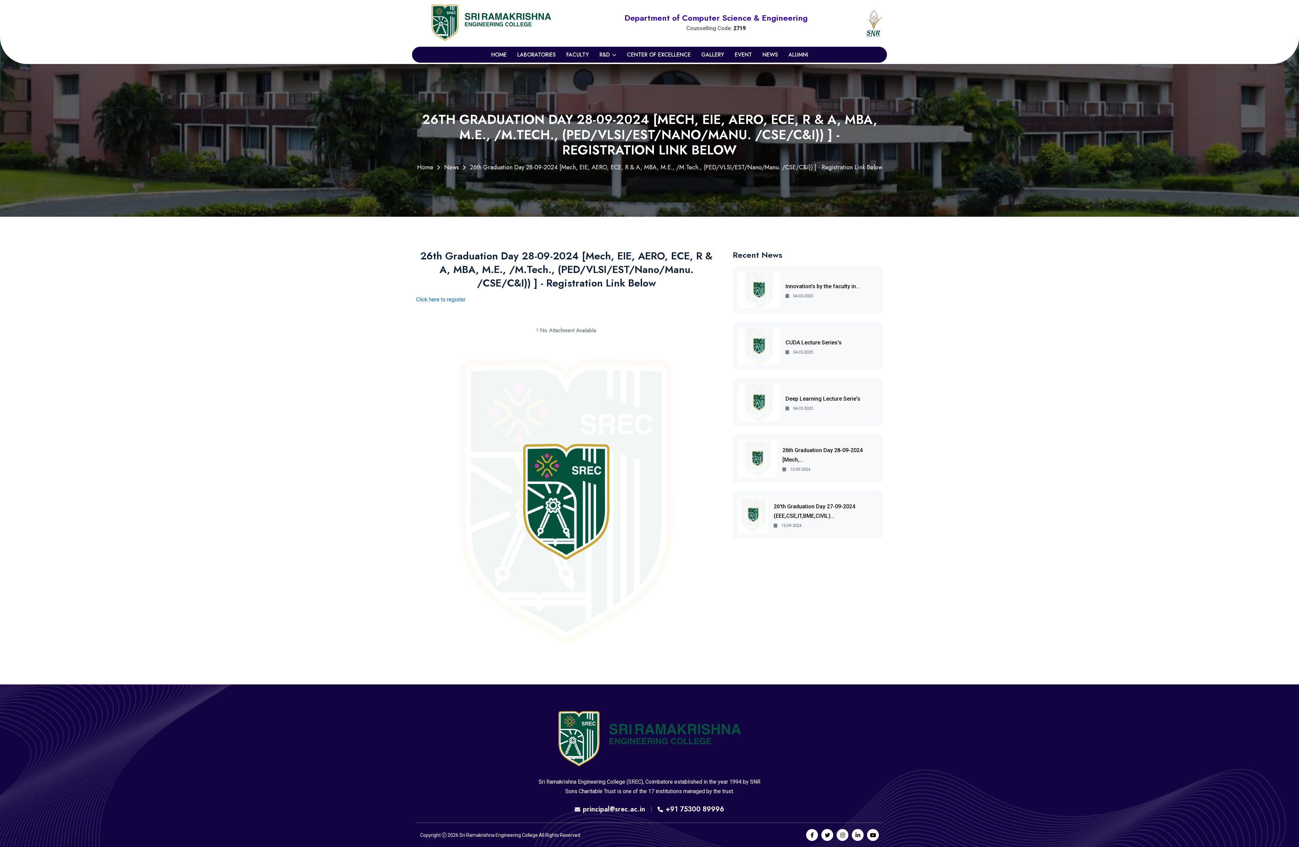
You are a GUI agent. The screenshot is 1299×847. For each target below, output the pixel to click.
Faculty (577, 55)
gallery (712, 55)
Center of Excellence (659, 55)
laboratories (536, 55)
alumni (798, 55)
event (743, 55)
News (451, 167)
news (770, 55)
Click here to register (440, 299)
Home (499, 55)
